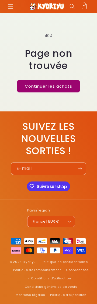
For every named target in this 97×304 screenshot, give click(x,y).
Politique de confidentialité (65, 262)
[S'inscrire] (80, 168)
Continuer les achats (48, 86)
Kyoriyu (29, 261)
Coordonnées (77, 270)
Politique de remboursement (37, 270)
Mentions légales (30, 295)
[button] (11, 6)
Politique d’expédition (68, 295)
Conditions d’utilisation (51, 278)
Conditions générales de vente (51, 287)
